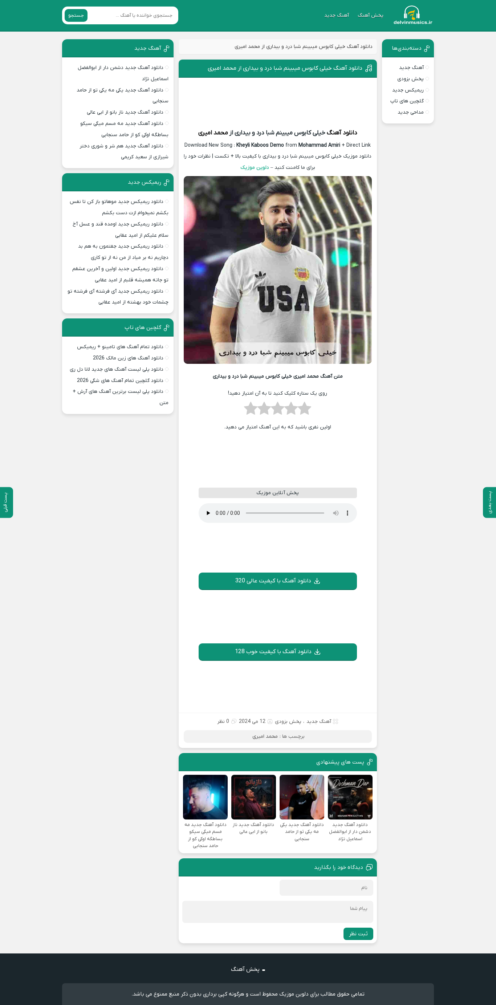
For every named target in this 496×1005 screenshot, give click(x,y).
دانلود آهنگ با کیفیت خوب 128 (273, 651)
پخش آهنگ (370, 15)
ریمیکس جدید (408, 90)
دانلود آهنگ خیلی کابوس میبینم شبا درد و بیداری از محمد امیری (285, 68)
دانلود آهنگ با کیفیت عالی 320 (273, 581)
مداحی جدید (411, 112)
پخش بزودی (288, 721)
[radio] (304, 411)
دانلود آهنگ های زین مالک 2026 (128, 358)
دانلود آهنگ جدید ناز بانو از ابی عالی (125, 112)
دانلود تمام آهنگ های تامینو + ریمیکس (120, 346)
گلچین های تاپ (407, 101)
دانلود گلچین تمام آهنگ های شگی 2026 (120, 380)
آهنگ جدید (336, 15)
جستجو (76, 15)
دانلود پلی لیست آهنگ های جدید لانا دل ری (116, 369)
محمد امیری (213, 133)
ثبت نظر (358, 933)
